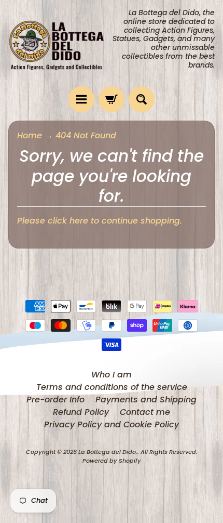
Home (29, 135)
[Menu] (81, 99)
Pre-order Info (55, 400)
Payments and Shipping (146, 400)
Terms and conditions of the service (111, 387)
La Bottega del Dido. (107, 452)
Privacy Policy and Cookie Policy (111, 424)
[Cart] (111, 99)
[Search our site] (142, 99)
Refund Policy (81, 412)
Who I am (111, 375)
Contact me (145, 412)
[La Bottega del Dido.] (60, 43)
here (78, 221)
